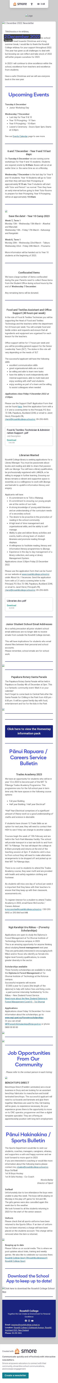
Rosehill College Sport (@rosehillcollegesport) (26, 1258)
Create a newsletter (15, 1375)
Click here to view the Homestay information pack (29, 731)
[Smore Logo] (20, 4)
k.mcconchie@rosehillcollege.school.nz (23, 909)
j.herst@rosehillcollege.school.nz (20, 590)
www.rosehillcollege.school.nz (35, 574)
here (20, 406)
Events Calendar (20, 136)
